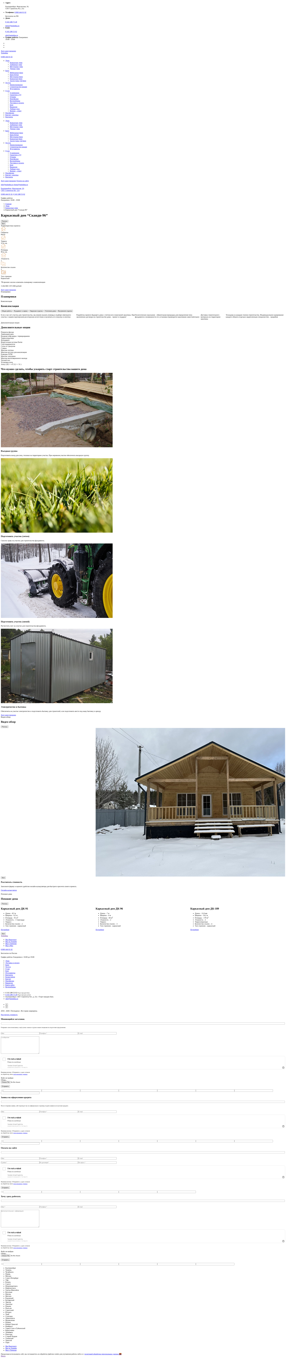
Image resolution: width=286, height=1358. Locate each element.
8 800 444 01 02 (20, 12)
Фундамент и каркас (21, 311)
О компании (14, 93)
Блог (11, 105)
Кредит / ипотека (11, 115)
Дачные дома (15, 69)
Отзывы (13, 97)
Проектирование (16, 85)
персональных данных (20, 1093)
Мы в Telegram (11, 963)
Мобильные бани (16, 73)
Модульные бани (16, 77)
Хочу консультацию (8, 51)
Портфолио (14, 99)
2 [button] (6, 1026)
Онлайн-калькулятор (9, 909)
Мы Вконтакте (11, 959)
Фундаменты (15, 89)
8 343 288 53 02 (11, 32)
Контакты (9, 117)
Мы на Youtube (11, 961)
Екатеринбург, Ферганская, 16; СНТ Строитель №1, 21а (12, 189)
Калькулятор (10, 996)
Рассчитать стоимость (9, 1034)
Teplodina (4, 53)
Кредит (8, 998)
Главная (8, 204)
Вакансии (13, 107)
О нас (7, 91)
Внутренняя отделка (65, 311)
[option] (48, 802)
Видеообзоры (15, 101)
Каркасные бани (16, 79)
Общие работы (7, 311)
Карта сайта (9, 1004)
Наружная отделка (36, 311)
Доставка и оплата (17, 103)
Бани (7, 71)
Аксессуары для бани (18, 81)
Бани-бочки (14, 75)
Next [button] (3, 223)
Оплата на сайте (22, 181)
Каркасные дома (16, 63)
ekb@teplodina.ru (11, 35)
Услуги (8, 83)
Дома (7, 61)
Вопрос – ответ (15, 111)
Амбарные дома (16, 65)
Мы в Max (9, 965)
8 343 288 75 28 (11, 22)
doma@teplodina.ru (12, 26)
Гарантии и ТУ (15, 95)
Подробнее (5, 949)
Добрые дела (15, 109)
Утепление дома (50, 311)
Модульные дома (16, 67)
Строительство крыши (18, 87)
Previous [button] (4, 221)
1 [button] (6, 1023)
